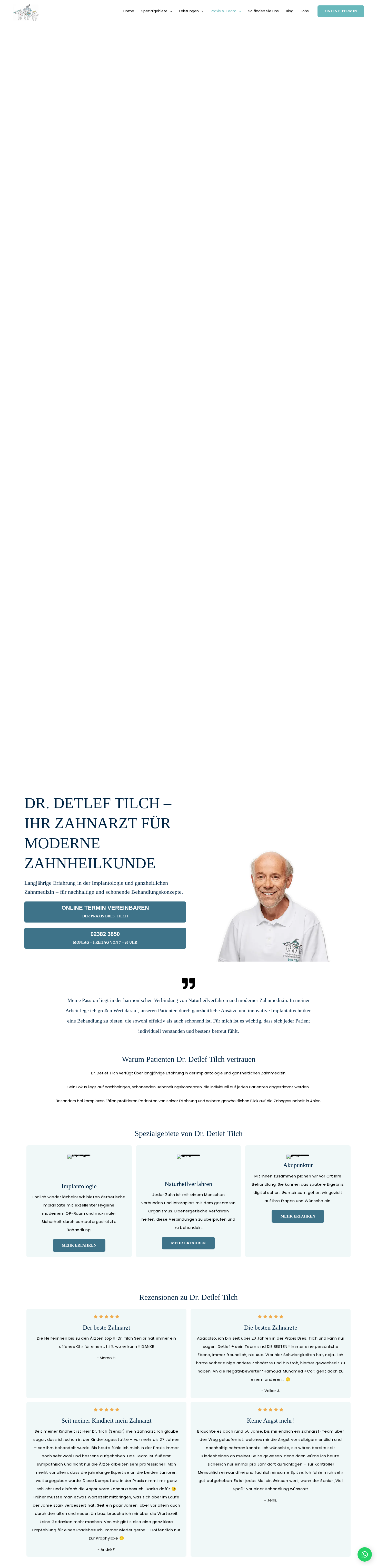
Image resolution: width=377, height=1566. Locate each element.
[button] (169, 11)
